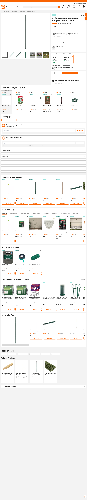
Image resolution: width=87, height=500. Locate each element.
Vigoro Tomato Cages (30, 11)
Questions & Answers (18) (66, 23)
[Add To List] (81, 15)
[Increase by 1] (60, 73)
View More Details (57, 36)
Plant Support (14, 11)
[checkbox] (2, 92)
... (2, 11)
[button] (43, 150)
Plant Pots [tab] (46, 213)
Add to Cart (71, 72)
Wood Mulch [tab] (55, 213)
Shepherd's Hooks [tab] (65, 213)
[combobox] (40, 7)
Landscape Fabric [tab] (25, 213)
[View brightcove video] (32, 55)
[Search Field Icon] (59, 7)
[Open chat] (86, 16)
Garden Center (7, 11)
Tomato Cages (22, 11)
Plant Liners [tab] (76, 213)
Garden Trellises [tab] (36, 213)
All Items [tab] (4, 213)
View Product (5, 380)
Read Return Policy (59, 83)
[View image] (5, 55)
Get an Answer (80, 130)
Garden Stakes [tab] (13, 213)
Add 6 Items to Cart (9, 120)
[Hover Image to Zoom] (25, 31)
